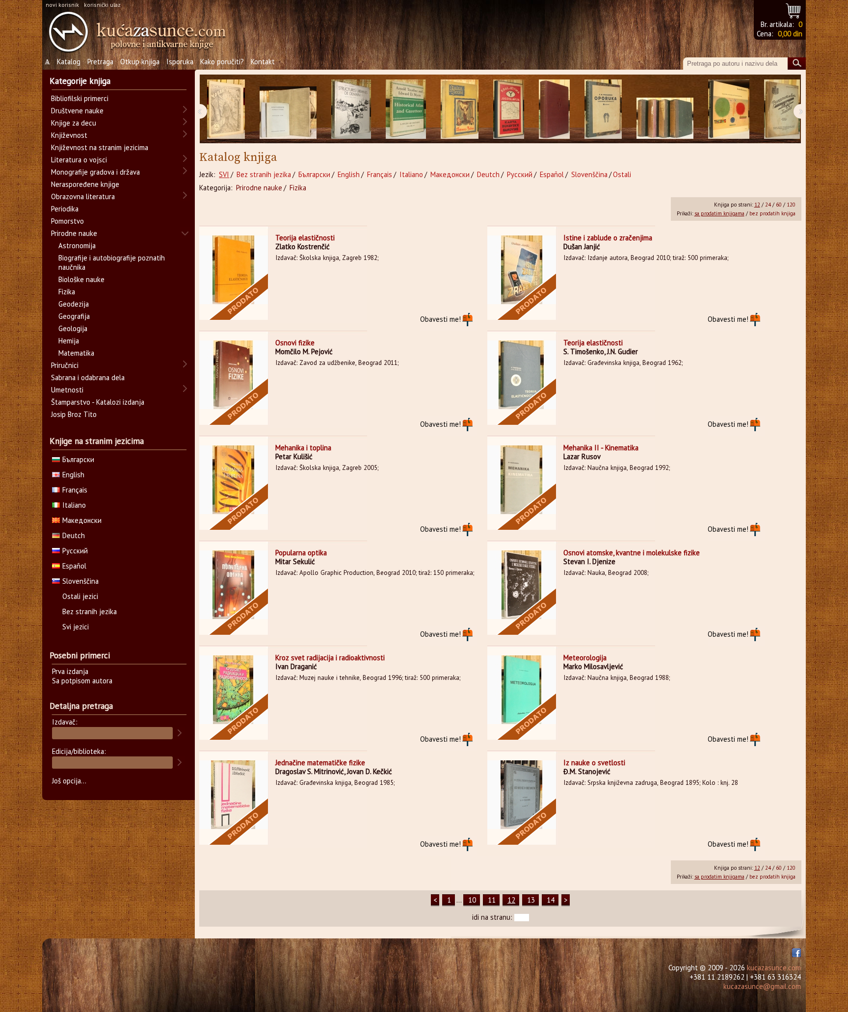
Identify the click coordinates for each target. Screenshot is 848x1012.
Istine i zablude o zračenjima (607, 237)
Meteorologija (585, 657)
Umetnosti (67, 389)
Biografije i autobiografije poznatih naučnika (111, 262)
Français (379, 174)
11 (492, 900)
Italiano (411, 174)
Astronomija (77, 245)
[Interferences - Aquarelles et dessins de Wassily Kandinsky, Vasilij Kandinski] (728, 109)
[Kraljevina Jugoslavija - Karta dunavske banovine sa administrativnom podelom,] (508, 109)
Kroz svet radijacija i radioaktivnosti (330, 657)
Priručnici (65, 365)
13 (531, 900)
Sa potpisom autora (82, 680)
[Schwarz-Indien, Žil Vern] (459, 109)
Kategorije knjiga (80, 81)
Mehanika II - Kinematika (600, 447)
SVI (224, 174)
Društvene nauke (77, 110)
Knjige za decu (73, 123)
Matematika (76, 353)
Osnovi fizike (295, 342)
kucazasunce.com (774, 967)
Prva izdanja (70, 671)
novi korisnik (62, 4)
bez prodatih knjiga (772, 213)
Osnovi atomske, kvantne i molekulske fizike (631, 552)
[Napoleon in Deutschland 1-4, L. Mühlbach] (664, 109)
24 (768, 204)
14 (551, 900)
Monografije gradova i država (95, 172)
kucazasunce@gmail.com (762, 986)
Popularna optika (301, 552)
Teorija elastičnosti (305, 237)
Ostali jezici (80, 596)
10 (472, 900)
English (349, 174)
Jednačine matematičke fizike (320, 762)
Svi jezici (75, 626)
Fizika (298, 187)
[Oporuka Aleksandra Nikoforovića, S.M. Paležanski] (603, 109)
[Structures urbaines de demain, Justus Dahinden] (351, 109)
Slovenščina (589, 174)
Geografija (74, 316)
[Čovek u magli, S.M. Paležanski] (226, 109)
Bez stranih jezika (264, 174)
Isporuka (179, 61)
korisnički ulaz (102, 4)
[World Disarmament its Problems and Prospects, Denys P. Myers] (554, 109)
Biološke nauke (81, 279)
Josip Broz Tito (74, 414)
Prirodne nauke (259, 187)
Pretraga (100, 61)
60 (779, 204)
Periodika (65, 208)
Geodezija (73, 304)
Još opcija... (69, 780)
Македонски (450, 174)
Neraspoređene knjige (85, 184)
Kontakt (263, 61)
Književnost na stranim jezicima (99, 147)
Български (314, 174)
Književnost (69, 135)
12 (757, 204)
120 (791, 204)
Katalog (68, 61)
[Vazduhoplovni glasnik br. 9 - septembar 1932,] (782, 109)
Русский (519, 174)
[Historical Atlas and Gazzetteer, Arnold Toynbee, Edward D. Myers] (406, 109)
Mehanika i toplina (303, 447)
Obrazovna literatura (83, 196)
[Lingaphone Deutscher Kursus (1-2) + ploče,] (288, 109)
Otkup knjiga (139, 61)
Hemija (68, 340)
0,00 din (790, 33)
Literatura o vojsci (79, 159)
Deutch (488, 174)
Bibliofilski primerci (79, 98)
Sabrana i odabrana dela (88, 377)
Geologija (72, 328)
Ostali (622, 174)
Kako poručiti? (222, 61)
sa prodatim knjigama (719, 213)
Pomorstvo (67, 221)
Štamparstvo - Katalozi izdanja (97, 402)
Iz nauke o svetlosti (594, 762)
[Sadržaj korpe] (794, 9)
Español (552, 174)
